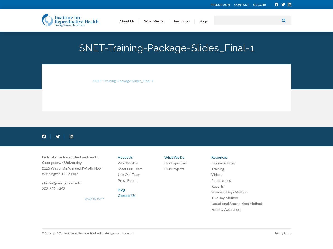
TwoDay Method (224, 198)
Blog (203, 21)
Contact (241, 5)
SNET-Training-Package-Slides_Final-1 (123, 81)
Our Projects (174, 169)
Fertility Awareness (226, 209)
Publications (221, 180)
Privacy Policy (283, 233)
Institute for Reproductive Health (70, 20)
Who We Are (128, 163)
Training (217, 169)
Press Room (220, 5)
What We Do (154, 21)
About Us (126, 21)
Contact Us (126, 195)
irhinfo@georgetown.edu (61, 183)
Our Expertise (175, 163)
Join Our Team (129, 174)
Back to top (93, 198)
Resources (182, 21)
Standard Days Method (229, 192)
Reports (217, 186)
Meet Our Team (130, 169)
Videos (216, 174)
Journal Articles (223, 163)
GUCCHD (259, 5)
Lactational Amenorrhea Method (236, 203)
